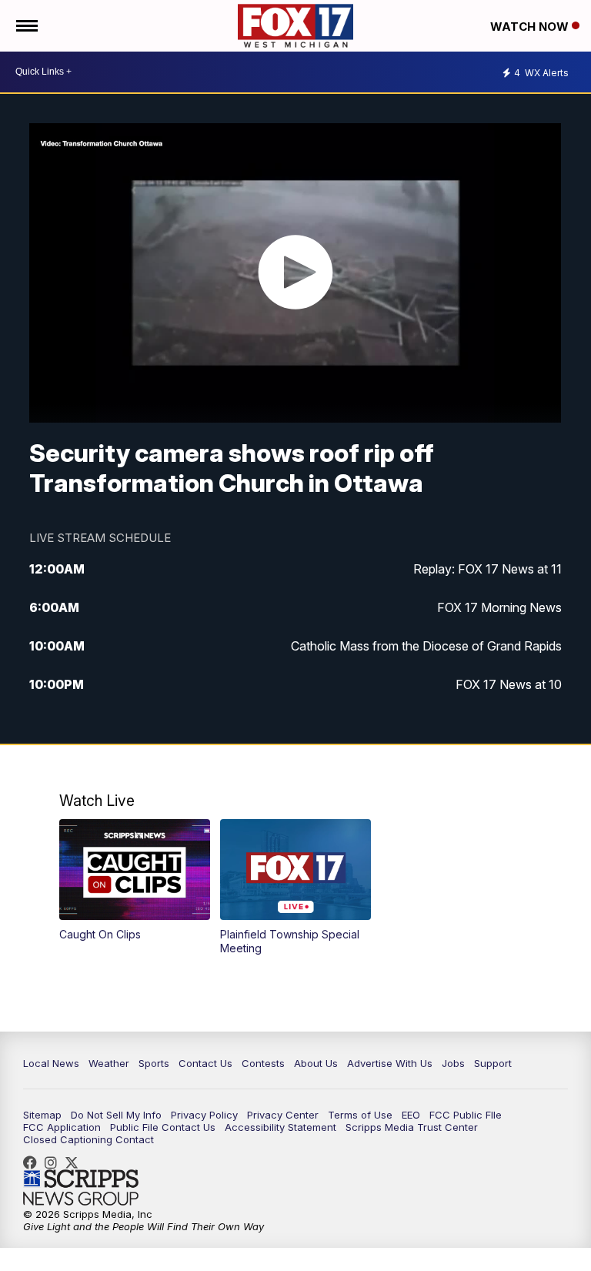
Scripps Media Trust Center (412, 1127)
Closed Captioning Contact (88, 1139)
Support (493, 1063)
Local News (51, 1063)
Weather (108, 1063)
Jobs (453, 1063)
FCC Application (62, 1127)
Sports (154, 1063)
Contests (263, 1063)
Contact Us (205, 1063)
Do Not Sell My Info (116, 1115)
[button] (135, 880)
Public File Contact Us (162, 1127)
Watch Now (531, 26)
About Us (316, 1063)
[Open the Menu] (26, 26)
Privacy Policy (204, 1115)
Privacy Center (283, 1115)
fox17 (75, 1162)
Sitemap (42, 1115)
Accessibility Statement (280, 1127)
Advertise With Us (389, 1063)
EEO (411, 1115)
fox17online (34, 1162)
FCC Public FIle (465, 1115)
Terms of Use (360, 1115)
